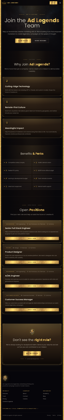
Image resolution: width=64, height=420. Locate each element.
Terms (54, 415)
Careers (25, 399)
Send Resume (40, 41)
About (24, 393)
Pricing (4, 399)
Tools (4, 396)
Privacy (49, 415)
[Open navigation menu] (60, 3)
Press (44, 399)
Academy (46, 393)
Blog (44, 396)
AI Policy (59, 415)
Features (5, 393)
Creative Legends (8, 401)
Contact (25, 396)
